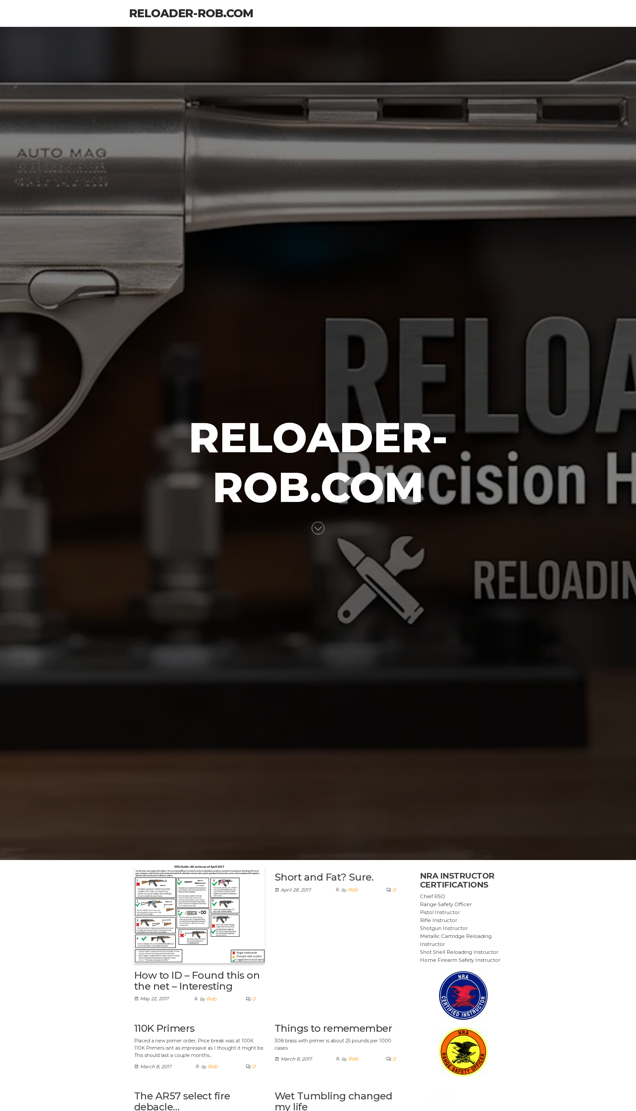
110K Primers (164, 1028)
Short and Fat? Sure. (324, 877)
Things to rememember (334, 1028)
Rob (211, 999)
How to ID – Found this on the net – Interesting (197, 980)
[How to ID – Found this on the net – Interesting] (199, 913)
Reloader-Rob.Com (191, 13)
